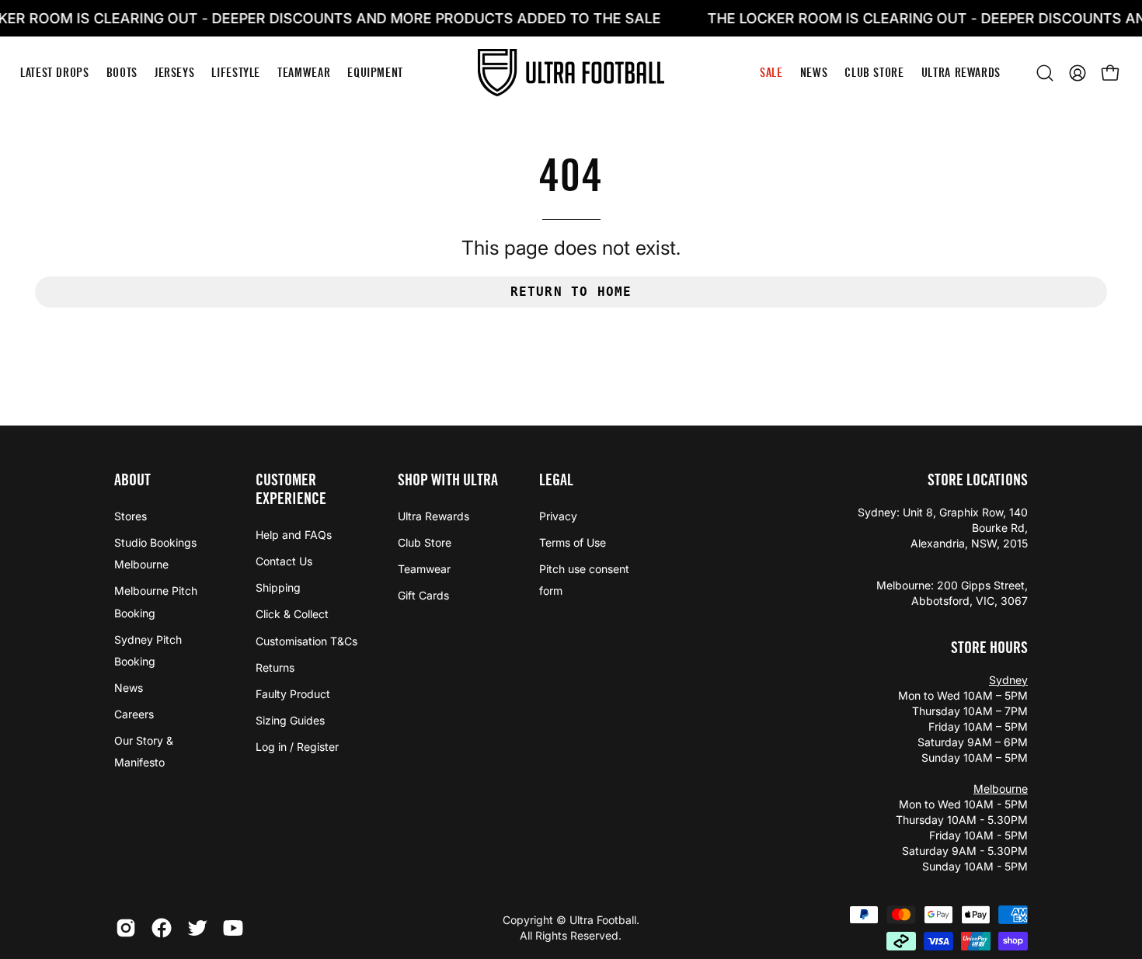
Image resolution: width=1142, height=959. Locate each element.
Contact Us (284, 561)
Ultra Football (602, 919)
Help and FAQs (294, 534)
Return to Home (571, 291)
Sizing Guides (290, 720)
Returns (275, 667)
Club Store (424, 542)
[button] (1045, 73)
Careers (134, 714)
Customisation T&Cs (306, 641)
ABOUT (132, 480)
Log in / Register (297, 746)
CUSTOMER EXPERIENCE (291, 489)
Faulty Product (293, 693)
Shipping (278, 587)
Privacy (558, 516)
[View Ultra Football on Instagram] (126, 928)
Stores (130, 516)
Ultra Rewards (433, 516)
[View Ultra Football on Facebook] (161, 928)
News (128, 687)
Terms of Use (572, 542)
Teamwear (424, 568)
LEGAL (556, 480)
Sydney (1008, 679)
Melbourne (1000, 788)
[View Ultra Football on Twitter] (197, 928)
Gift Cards (423, 595)
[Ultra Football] (571, 72)
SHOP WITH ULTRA (448, 480)
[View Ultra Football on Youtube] (233, 928)
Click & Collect (292, 613)
